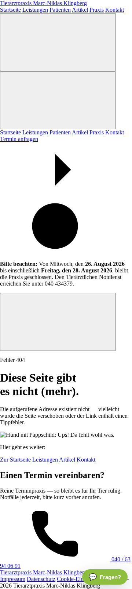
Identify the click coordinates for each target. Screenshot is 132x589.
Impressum (12, 579)
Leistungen (35, 10)
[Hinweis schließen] (58, 322)
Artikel (80, 10)
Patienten (60, 10)
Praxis (96, 10)
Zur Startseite (15, 459)
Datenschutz (41, 579)
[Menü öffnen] (58, 42)
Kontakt (114, 10)
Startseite (10, 10)
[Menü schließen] (58, 100)
